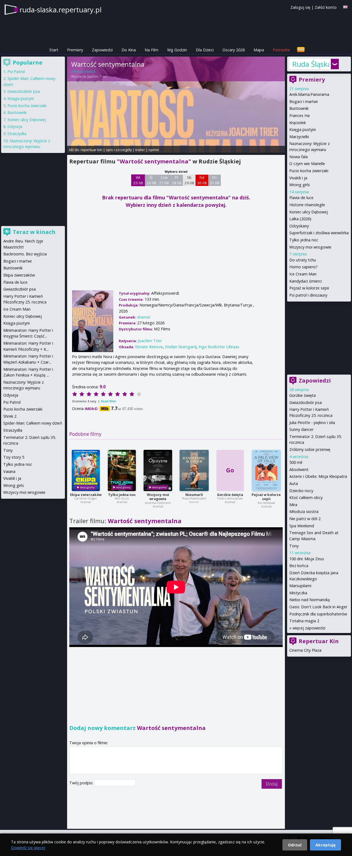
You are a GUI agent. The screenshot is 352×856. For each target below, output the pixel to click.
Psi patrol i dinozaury (308, 295)
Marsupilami (300, 585)
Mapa (259, 49)
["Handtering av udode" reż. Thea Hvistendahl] (194, 470)
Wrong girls (299, 184)
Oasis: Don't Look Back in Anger (318, 606)
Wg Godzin (177, 49)
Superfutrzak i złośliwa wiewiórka (319, 232)
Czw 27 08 (164, 180)
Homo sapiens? (303, 266)
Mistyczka (298, 592)
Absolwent (299, 469)
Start (53, 49)
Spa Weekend (301, 525)
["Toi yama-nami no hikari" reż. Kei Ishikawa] (266, 470)
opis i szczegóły (119, 149)
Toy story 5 (13, 457)
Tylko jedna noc (122, 494)
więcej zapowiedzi (309, 628)
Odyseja (14, 126)
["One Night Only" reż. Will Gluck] (122, 470)
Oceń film (108, 401)
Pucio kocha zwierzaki (308, 170)
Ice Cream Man (303, 274)
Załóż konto (326, 7)
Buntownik (299, 108)
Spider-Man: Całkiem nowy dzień (32, 423)
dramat (143, 317)
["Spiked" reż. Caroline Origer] (86, 470)
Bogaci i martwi (303, 101)
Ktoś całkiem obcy (306, 497)
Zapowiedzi (102, 49)
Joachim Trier (97, 76)
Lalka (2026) (300, 218)
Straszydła (16, 133)
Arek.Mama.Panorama (309, 94)
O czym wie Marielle (307, 163)
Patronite (281, 49)
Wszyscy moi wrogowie (158, 496)
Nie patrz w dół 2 (305, 518)
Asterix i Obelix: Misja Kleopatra (318, 476)
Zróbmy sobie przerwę (309, 449)
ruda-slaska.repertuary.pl (60, 10)
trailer (140, 149)
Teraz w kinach (34, 232)
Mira (293, 504)
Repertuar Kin (319, 641)
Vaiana (9, 471)
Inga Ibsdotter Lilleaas (219, 346)
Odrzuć (295, 844)
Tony (294, 545)
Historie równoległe (307, 204)
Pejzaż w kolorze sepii (266, 496)
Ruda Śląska (310, 64)
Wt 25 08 (138, 180)
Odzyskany (299, 225)
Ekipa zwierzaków (85, 494)
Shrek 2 (9, 416)
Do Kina (129, 49)
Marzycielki (299, 136)
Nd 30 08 (202, 180)
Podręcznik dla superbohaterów (318, 614)
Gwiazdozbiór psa (305, 402)
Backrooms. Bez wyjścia (25, 253)
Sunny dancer (301, 429)
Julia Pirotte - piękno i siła (312, 422)
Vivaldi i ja (298, 177)
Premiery (75, 49)
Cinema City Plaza (305, 650)
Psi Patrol (16, 71)
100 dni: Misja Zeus (306, 558)
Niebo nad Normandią (309, 599)
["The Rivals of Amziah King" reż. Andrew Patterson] (158, 470)
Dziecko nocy (301, 490)
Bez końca (298, 565)
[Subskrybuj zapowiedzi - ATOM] (300, 50)
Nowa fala (298, 156)
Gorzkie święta (230, 494)
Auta (293, 483)
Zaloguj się (300, 7)
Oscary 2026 (233, 49)
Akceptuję (325, 844)
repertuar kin (91, 149)
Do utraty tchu (302, 260)
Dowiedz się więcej (28, 847)
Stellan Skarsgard (180, 346)
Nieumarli (194, 494)
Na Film (151, 49)
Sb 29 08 (189, 180)
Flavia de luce (301, 197)
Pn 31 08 (214, 180)
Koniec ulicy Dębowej (308, 211)
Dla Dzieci (205, 49)
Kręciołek (297, 122)
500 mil (295, 462)
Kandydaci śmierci (305, 281)
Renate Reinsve (149, 346)
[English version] (345, 7)
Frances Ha (299, 115)
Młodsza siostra (303, 511)
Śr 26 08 (151, 180)
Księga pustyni (302, 129)
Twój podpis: (81, 782)
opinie (153, 149)
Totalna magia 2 (304, 620)
